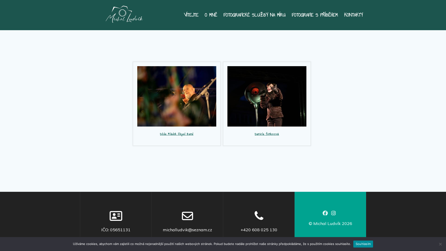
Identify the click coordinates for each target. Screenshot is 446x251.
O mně (211, 15)
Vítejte (191, 15)
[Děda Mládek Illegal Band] (176, 95)
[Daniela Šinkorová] (266, 95)
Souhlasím (363, 244)
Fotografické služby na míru (254, 15)
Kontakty (353, 15)
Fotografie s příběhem (315, 15)
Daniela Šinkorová (267, 134)
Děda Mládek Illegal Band (176, 134)
